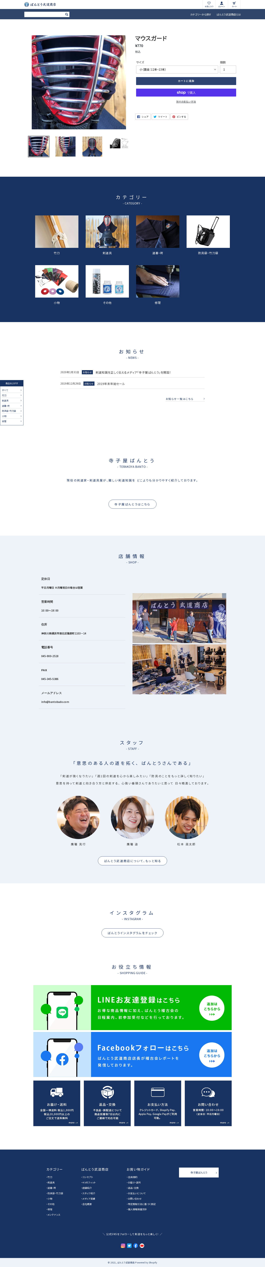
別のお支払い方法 (186, 101)
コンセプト (87, 1177)
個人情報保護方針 (137, 1209)
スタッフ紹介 (88, 1193)
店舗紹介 (87, 1188)
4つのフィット (89, 1182)
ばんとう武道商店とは (229, 14)
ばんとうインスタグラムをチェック (132, 933)
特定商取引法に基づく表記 (142, 1204)
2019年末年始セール (111, 384)
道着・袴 (6, 406)
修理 (4, 421)
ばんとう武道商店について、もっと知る (132, 861)
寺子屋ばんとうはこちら (132, 504)
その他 (107, 302)
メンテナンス (54, 1214)
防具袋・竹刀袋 (9, 411)
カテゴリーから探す (200, 14)
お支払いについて (137, 1193)
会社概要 (87, 1204)
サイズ (140, 62)
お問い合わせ (135, 1198)
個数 (223, 62)
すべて (5, 390)
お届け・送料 (134, 1182)
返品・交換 (133, 1188)
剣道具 (5, 401)
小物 (4, 416)
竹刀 (4, 395)
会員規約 (132, 1177)
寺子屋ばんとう (199, 1172)
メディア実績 (88, 1198)
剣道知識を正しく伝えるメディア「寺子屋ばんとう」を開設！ (133, 372)
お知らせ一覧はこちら (180, 399)
